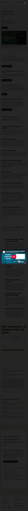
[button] (25, 3)
